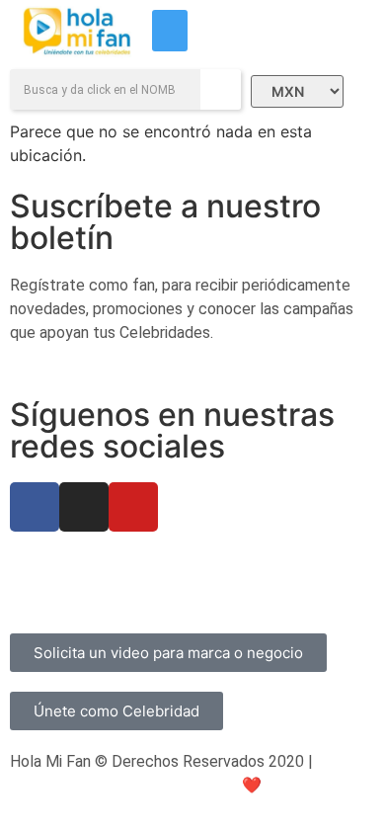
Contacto (43, 587)
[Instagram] (84, 507)
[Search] (220, 89)
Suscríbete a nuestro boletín (165, 222)
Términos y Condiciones (267, 563)
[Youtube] (133, 507)
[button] (170, 30)
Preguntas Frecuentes (88, 563)
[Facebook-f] (34, 507)
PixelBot (322, 785)
